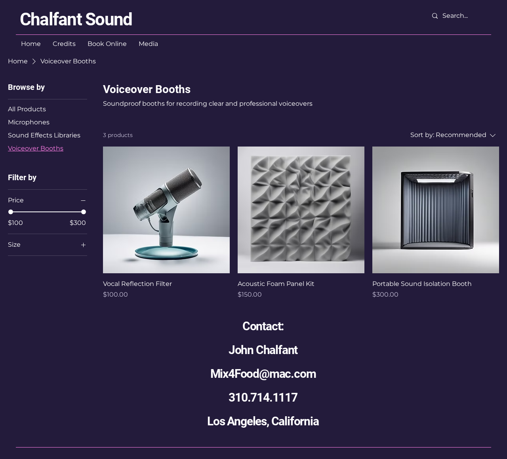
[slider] (10, 212)
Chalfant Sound (76, 19)
